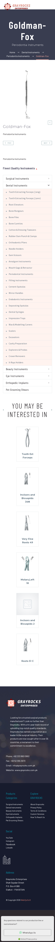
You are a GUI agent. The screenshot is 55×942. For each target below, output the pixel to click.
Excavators (14, 337)
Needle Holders (16, 248)
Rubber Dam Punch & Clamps (23, 236)
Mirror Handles (16, 293)
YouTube (9, 837)
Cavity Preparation (18, 343)
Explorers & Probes (18, 349)
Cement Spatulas (17, 286)
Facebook (10, 844)
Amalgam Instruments (20, 261)
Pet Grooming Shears (17, 389)
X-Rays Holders (16, 362)
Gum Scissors (15, 255)
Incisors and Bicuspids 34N (27, 498)
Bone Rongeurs (16, 210)
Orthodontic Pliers (18, 242)
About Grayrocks (37, 804)
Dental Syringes (16, 311)
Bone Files (14, 217)
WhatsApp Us (29, 932)
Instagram (10, 841)
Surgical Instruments (17, 178)
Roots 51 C (27, 661)
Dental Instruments (16, 185)
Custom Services (37, 814)
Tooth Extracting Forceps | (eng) (24, 192)
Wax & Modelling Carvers (20, 324)
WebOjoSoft (26, 900)
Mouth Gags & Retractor (20, 267)
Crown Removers (17, 356)
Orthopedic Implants (17, 382)
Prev (9, 143)
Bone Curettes (16, 223)
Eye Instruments (15, 376)
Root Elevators (16, 204)
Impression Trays (17, 318)
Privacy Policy (35, 807)
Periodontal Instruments (21, 274)
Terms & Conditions (38, 811)
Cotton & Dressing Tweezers (22, 229)
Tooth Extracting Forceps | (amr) (25, 198)
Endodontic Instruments (21, 299)
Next (46, 143)
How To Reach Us (37, 817)
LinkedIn (9, 847)
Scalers (12, 330)
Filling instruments (18, 280)
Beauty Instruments (17, 369)
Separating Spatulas (18, 305)
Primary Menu (49, 6)
